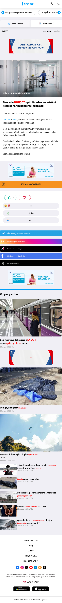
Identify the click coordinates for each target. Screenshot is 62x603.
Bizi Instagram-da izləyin (16, 241)
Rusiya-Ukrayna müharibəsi (18, 12)
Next (59, 12)
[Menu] (3, 4)
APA (15, 119)
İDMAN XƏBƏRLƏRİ (31, 184)
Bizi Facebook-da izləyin (16, 256)
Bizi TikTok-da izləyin (14, 249)
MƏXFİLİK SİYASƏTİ (31, 561)
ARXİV (31, 550)
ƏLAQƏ (31, 545)
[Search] (59, 3)
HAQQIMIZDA (31, 555)
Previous (3, 12)
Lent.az (6, 119)
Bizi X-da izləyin (13, 263)
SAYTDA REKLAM (31, 540)
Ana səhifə (47, 31)
